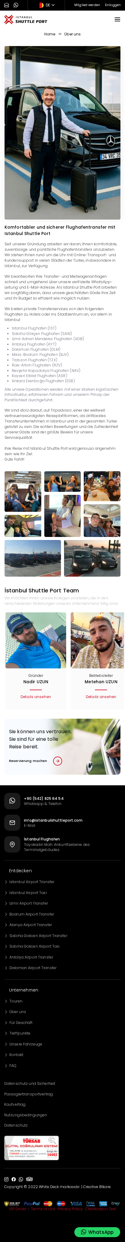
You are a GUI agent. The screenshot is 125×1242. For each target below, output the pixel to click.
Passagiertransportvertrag (28, 1094)
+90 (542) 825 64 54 (43, 798)
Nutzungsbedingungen (25, 1115)
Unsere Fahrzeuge (25, 1044)
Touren (15, 1001)
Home (49, 34)
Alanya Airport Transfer (30, 924)
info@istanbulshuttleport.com (53, 820)
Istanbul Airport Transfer (31, 881)
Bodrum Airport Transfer (31, 914)
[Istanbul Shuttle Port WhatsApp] (16, 5)
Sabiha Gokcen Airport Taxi (34, 946)
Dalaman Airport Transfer (32, 967)
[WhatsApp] (21, 1179)
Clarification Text (100, 1208)
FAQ (12, 1065)
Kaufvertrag (14, 1104)
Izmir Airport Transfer (28, 903)
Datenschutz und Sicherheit (29, 1083)
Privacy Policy (70, 1208)
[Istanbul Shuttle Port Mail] (6, 5)
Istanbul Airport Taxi (28, 892)
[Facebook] (14, 1179)
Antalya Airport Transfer (31, 957)
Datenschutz (16, 1125)
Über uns (17, 1011)
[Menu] (117, 19)
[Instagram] (6, 1179)
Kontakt (16, 1054)
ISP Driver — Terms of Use (32, 1208)
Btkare (105, 1186)
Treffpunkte (19, 1033)
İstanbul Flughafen (42, 839)
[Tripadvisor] (29, 1179)
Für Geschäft (20, 1022)
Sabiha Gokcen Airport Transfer (38, 935)
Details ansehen (36, 696)
